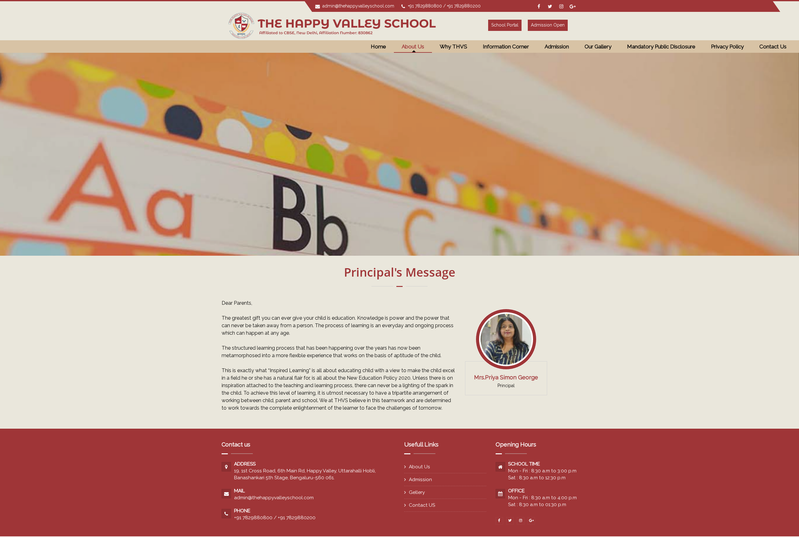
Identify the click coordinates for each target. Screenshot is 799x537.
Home (378, 46)
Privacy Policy (727, 46)
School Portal (504, 24)
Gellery (417, 492)
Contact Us (773, 46)
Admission (420, 479)
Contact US (422, 505)
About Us (419, 467)
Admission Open (548, 24)
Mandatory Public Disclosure (661, 46)
